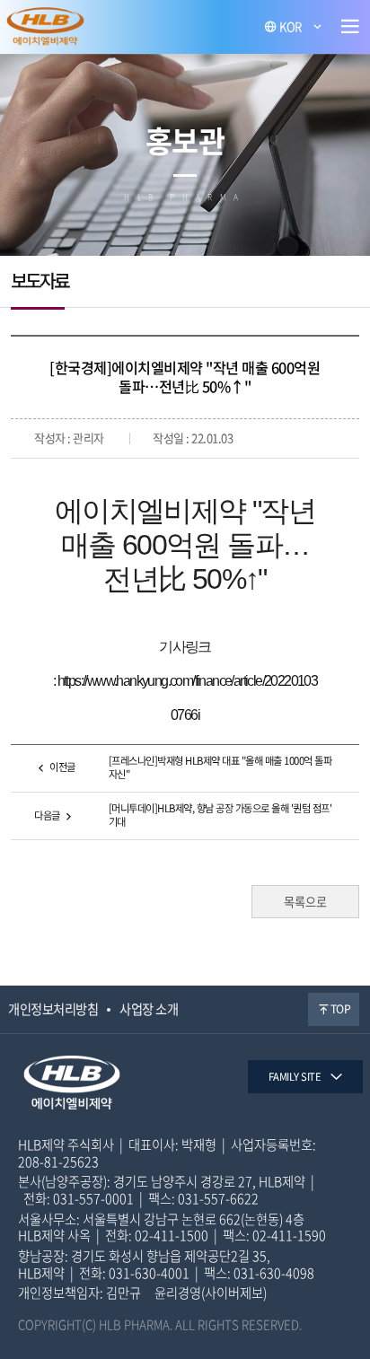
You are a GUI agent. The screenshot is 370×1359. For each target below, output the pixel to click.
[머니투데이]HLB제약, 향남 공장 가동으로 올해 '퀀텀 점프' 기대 (220, 815)
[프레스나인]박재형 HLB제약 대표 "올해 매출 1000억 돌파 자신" (220, 767)
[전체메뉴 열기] (350, 27)
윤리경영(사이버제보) (210, 1293)
